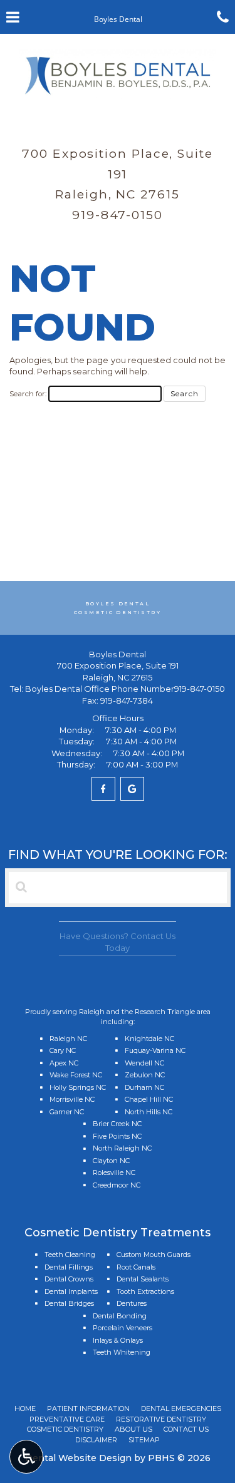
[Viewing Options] (26, 1457)
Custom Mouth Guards (154, 1254)
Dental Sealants (143, 1279)
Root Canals (136, 1267)
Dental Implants (71, 1291)
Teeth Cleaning (69, 1254)
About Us (133, 1429)
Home (25, 1408)
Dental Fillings (68, 1267)
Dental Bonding (120, 1315)
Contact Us (186, 1429)
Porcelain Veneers (122, 1327)
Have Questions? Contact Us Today (117, 942)
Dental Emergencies (181, 1408)
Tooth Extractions (145, 1291)
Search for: (27, 393)
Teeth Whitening (121, 1352)
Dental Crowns (68, 1279)
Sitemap (144, 1439)
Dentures (132, 1303)
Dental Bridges (69, 1303)
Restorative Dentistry (161, 1419)
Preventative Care (67, 1419)
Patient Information (88, 1408)
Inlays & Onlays (118, 1340)
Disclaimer (96, 1439)
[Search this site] (21, 887)
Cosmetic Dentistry (65, 1429)
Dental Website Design (78, 1458)
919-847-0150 (117, 214)
